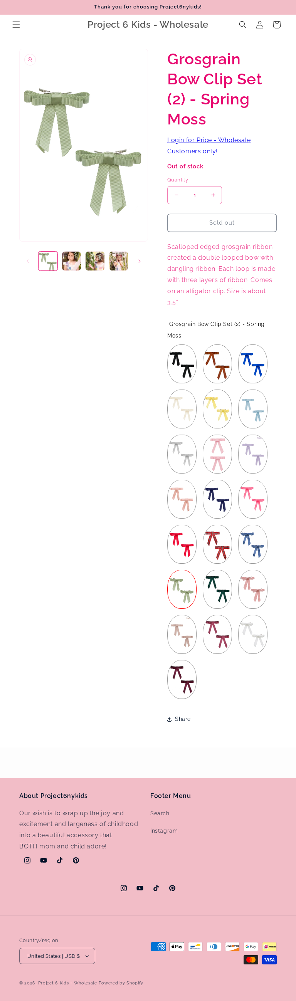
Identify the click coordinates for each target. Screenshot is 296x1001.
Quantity (177, 180)
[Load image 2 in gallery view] (71, 261)
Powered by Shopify (121, 983)
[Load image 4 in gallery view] (118, 261)
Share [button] (183, 719)
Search (160, 813)
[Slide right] (139, 261)
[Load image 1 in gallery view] (48, 261)
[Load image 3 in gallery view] (95, 261)
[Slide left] (27, 261)
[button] (16, 24)
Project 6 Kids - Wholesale (67, 983)
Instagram (164, 831)
